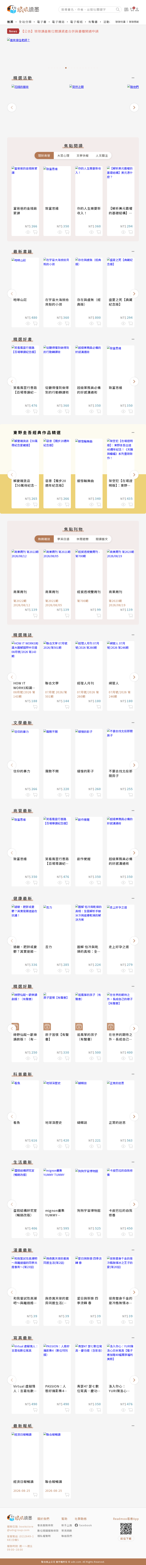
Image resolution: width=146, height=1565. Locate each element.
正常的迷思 (117, 1122)
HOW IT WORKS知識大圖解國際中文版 (25, 688)
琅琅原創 (134, 21)
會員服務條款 (45, 1525)
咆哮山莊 (20, 299)
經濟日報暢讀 (23, 1481)
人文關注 (102, 155)
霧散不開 (52, 771)
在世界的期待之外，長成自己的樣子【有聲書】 (120, 1039)
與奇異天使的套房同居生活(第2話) (57, 1303)
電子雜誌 (58, 22)
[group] (73, 54)
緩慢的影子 (85, 771)
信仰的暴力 (21, 771)
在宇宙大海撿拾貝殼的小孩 (57, 301)
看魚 (16, 1122)
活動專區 (109, 22)
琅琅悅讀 (120, 21)
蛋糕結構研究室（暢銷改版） (25, 1212)
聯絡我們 (66, 1536)
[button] (11, 107)
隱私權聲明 (44, 1536)
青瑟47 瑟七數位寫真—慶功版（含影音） (89, 1391)
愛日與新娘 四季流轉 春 (87, 1300)
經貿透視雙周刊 (89, 591)
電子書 (42, 22)
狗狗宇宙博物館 (89, 1210)
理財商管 (44, 155)
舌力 (48, 946)
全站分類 (25, 22)
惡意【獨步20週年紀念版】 (55, 483)
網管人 (114, 683)
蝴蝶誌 (82, 1122)
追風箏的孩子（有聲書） (87, 1036)
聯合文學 (52, 683)
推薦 (10, 22)
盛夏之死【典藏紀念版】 (120, 301)
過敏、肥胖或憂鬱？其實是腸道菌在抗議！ (25, 951)
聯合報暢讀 (53, 1481)
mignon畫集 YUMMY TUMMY (55, 1215)
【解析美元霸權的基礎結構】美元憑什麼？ (120, 213)
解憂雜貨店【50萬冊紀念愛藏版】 (23, 485)
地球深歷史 (53, 1122)
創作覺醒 (84, 858)
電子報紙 (76, 22)
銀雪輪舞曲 (85, 480)
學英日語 (63, 539)
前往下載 (126, 1538)
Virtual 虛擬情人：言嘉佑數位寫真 (25, 1391)
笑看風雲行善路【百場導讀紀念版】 (25, 392)
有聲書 (93, 22)
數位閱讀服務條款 (48, 1530)
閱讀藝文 (102, 539)
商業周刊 (20, 591)
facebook (85, 1525)
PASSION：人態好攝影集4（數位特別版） (57, 1391)
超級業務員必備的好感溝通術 (89, 389)
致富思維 (52, 208)
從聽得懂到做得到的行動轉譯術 (57, 389)
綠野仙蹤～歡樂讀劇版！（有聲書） (25, 1039)
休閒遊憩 (83, 539)
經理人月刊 (85, 683)
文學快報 (83, 155)
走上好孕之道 (119, 946)
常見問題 (66, 1530)
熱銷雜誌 (44, 539)
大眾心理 (63, 155)
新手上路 (66, 1525)
